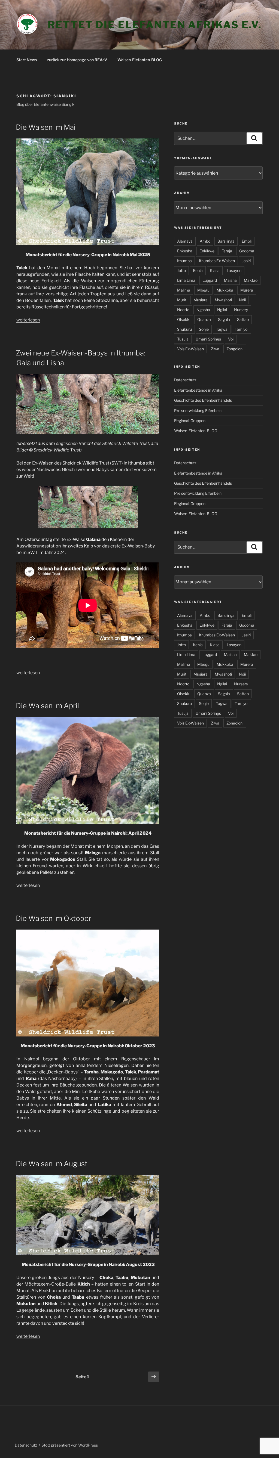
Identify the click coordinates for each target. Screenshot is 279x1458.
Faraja (227, 251)
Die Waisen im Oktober (53, 918)
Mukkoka (225, 290)
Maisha (230, 280)
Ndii (242, 300)
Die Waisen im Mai (45, 127)
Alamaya (185, 241)
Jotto (181, 270)
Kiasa (215, 270)
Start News (26, 59)
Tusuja (183, 339)
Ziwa (215, 348)
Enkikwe (206, 251)
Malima (183, 290)
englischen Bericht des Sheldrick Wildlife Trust (102, 443)
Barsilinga (226, 241)
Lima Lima (186, 280)
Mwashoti (223, 300)
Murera (246, 290)
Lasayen (234, 270)
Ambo (205, 241)
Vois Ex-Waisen (190, 348)
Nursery (241, 309)
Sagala (224, 319)
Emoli (246, 241)
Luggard (209, 280)
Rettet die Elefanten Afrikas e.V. (155, 25)
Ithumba (184, 260)
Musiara (200, 300)
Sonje (204, 329)
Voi (230, 339)
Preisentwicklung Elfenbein (198, 410)
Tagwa (222, 329)
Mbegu (203, 290)
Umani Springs (208, 339)
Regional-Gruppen (189, 420)
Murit (181, 300)
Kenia (198, 270)
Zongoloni (234, 348)
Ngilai (222, 309)
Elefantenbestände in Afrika (198, 390)
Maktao (250, 280)
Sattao (243, 319)
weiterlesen (28, 320)
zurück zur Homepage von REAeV (77, 59)
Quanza (204, 319)
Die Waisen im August (51, 1163)
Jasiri (246, 260)
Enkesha (184, 251)
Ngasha (203, 309)
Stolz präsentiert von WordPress (69, 1445)
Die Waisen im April (47, 705)
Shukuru (184, 329)
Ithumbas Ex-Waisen (217, 260)
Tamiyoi (241, 329)
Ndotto (183, 309)
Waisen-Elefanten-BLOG (139, 59)
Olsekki (183, 319)
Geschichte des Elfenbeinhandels (203, 400)
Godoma (246, 251)
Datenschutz (185, 379)
